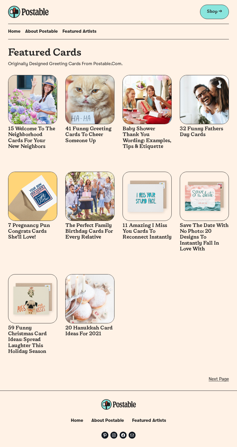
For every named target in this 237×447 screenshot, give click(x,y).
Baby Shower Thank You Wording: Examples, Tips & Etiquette (147, 138)
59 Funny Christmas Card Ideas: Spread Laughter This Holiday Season (27, 340)
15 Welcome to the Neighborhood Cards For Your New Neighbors (31, 138)
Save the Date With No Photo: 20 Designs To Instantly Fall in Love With (204, 237)
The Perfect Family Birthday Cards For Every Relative (89, 231)
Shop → (214, 12)
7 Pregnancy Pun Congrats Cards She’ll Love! (29, 231)
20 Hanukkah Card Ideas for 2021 (89, 331)
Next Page (219, 379)
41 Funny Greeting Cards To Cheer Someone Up (88, 135)
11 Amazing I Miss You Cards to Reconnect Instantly (147, 231)
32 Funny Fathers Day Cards (201, 132)
